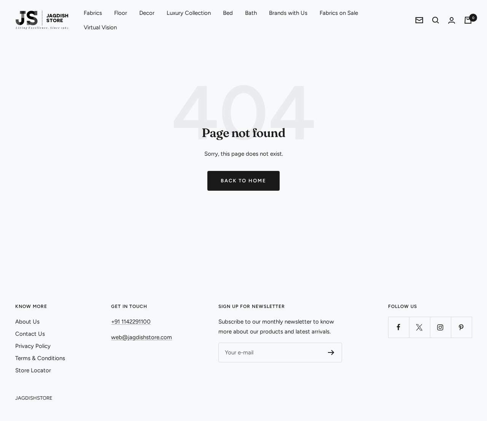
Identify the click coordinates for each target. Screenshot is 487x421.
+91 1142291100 (131, 321)
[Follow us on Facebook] (398, 327)
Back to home (243, 180)
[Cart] (468, 20)
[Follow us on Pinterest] (461, 327)
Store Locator (33, 370)
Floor (120, 13)
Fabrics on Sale (339, 13)
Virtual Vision (100, 27)
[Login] (451, 20)
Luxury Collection (189, 13)
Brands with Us (288, 13)
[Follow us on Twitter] (419, 327)
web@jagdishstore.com (141, 337)
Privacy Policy (33, 346)
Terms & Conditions (40, 358)
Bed (228, 13)
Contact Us (30, 333)
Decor (146, 13)
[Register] (331, 352)
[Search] (435, 20)
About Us (27, 321)
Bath (251, 13)
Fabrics (93, 13)
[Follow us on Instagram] (440, 327)
